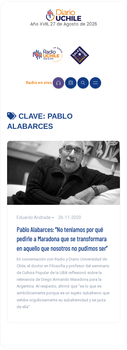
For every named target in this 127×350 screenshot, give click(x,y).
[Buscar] (83, 83)
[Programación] (70, 83)
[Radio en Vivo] (58, 83)
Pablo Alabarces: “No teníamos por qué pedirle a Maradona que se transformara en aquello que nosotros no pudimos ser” (62, 238)
